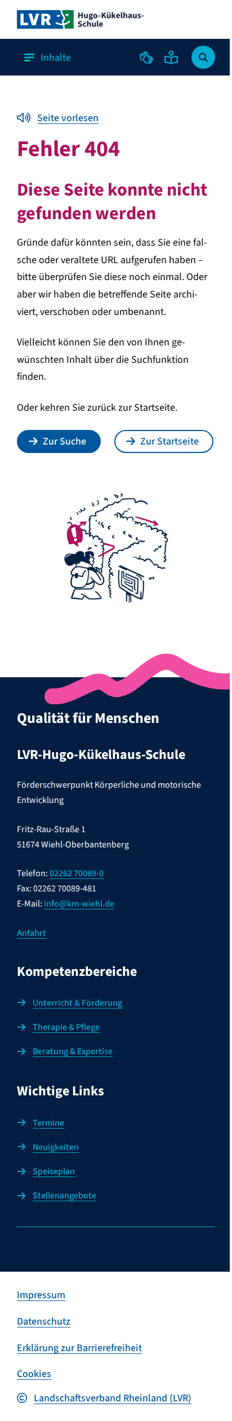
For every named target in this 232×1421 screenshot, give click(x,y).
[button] (146, 57)
